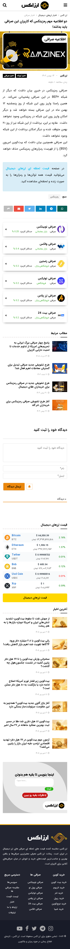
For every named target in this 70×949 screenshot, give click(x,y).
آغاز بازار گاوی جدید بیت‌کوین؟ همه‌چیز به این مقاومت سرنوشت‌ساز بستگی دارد (26, 705)
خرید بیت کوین (58, 882)
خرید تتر (59, 893)
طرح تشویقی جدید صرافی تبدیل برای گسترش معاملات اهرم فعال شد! (28, 367)
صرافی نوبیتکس (35, 882)
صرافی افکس (35, 909)
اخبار (12, 902)
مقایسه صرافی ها (12, 889)
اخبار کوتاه (21, 75)
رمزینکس (54, 197)
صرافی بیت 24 (35, 903)
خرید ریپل (59, 898)
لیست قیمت (12, 896)
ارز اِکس (63, 75)
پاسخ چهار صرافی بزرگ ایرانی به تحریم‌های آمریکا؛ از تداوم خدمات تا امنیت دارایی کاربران (29, 346)
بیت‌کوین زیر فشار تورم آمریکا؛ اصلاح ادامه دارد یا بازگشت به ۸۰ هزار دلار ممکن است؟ (26, 684)
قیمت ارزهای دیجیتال (35, 598)
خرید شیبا (58, 909)
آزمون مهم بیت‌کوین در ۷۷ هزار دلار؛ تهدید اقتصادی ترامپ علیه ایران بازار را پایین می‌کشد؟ (26, 743)
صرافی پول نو (35, 887)
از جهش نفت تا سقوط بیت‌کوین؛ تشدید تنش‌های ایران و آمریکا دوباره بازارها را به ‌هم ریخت (26, 622)
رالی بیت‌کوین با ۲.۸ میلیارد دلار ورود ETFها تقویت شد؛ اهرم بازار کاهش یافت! (26, 642)
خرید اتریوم (58, 887)
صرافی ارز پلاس (35, 898)
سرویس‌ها (12, 882)
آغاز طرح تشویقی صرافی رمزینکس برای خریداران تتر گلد (27, 403)
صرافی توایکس (35, 893)
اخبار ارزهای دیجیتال (47, 15)
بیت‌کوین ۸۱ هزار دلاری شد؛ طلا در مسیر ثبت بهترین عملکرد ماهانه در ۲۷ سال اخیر (26, 723)
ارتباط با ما (12, 907)
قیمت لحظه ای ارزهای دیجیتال (27, 168)
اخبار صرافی (9, 75)
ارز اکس (63, 15)
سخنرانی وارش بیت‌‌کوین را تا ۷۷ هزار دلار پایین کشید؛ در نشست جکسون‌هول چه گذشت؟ (26, 662)
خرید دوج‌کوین (59, 903)
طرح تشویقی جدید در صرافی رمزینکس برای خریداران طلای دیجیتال (27, 385)
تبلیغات (12, 912)
